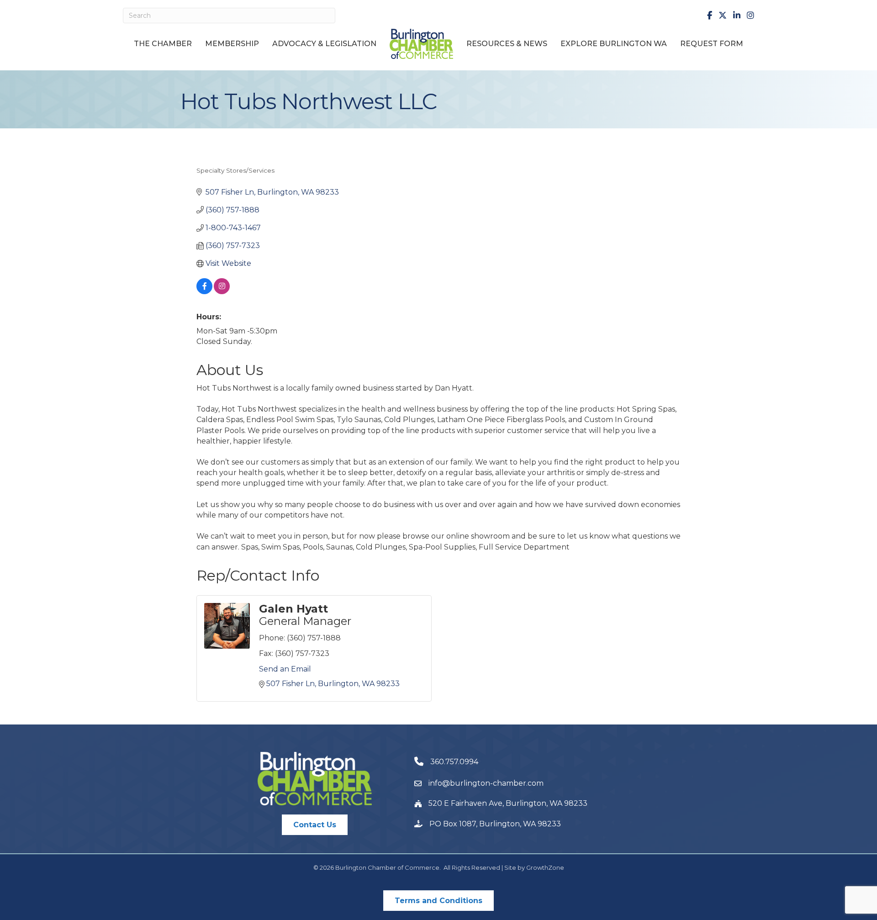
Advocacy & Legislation (324, 43)
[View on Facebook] (204, 291)
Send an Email (285, 669)
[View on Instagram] (222, 291)
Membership (232, 43)
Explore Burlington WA (613, 43)
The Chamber (163, 43)
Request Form (711, 43)
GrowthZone (545, 867)
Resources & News (506, 43)
